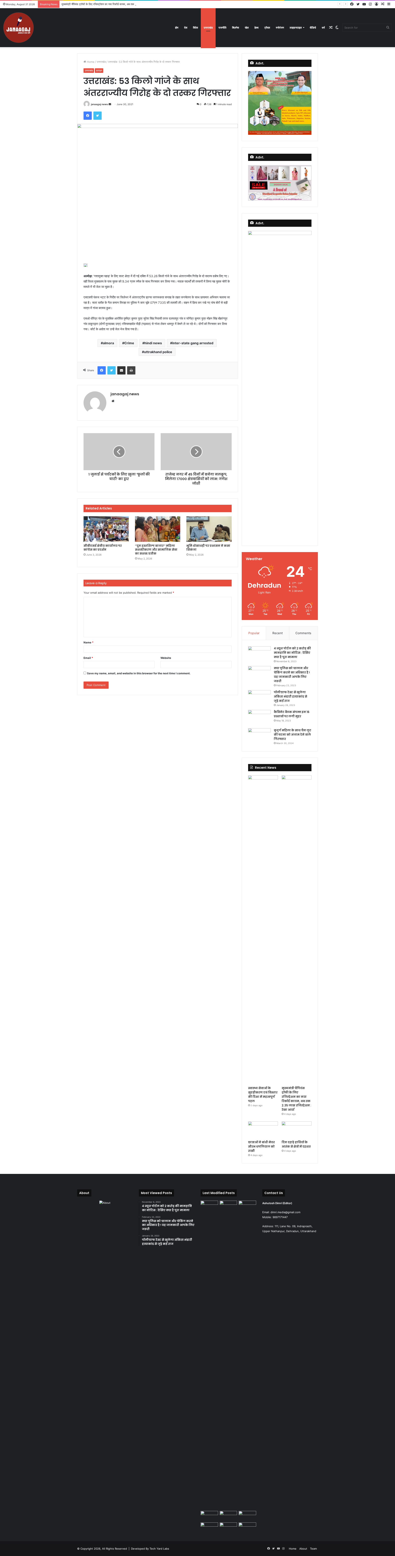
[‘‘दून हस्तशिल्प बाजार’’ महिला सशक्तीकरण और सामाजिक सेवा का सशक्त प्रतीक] (157, 529)
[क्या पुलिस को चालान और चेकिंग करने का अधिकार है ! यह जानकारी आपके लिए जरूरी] (259, 673)
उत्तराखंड (208, 27)
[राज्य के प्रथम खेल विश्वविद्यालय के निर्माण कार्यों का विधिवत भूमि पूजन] (209, 1206)
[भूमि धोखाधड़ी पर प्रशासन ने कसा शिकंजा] (209, 529)
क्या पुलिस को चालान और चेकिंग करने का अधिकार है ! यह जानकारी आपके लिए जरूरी (292, 674)
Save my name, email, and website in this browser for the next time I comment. (139, 673)
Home (90, 61)
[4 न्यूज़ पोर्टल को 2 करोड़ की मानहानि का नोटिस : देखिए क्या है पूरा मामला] (259, 654)
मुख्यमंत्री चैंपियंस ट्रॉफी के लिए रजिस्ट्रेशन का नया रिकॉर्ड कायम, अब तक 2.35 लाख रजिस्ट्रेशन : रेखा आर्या (115, 4)
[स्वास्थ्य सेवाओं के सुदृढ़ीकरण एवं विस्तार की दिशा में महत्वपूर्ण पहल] (263, 929)
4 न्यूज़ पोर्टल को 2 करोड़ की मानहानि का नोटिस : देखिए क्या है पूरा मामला (292, 652)
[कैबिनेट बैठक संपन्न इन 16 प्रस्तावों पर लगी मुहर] (259, 717)
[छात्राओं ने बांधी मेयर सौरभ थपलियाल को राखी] (263, 1129)
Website (165, 657)
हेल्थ (256, 27)
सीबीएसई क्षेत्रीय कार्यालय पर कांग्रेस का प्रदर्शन (103, 548)
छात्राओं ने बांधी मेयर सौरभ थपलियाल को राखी (261, 1146)
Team (313, 1548)
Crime (129, 343)
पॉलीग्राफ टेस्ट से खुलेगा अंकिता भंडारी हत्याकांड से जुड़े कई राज (290, 696)
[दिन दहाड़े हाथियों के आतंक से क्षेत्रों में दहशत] (296, 1129)
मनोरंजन (280, 27)
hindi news (153, 343)
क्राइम (99, 70)
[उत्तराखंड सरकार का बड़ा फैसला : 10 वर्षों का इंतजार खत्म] (247, 1527)
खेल (247, 27)
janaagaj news (99, 104)
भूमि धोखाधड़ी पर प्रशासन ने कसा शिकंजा (208, 548)
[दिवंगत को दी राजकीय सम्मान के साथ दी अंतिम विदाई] (247, 1516)
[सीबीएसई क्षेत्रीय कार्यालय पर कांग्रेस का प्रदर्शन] (106, 529)
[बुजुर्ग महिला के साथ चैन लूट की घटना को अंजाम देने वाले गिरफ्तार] (259, 736)
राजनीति (222, 27)
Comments (303, 633)
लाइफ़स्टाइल (296, 27)
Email (88, 657)
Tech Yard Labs (159, 1548)
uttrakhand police (158, 352)
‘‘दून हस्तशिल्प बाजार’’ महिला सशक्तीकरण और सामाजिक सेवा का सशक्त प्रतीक (156, 550)
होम (176, 27)
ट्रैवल (267, 27)
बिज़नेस (235, 27)
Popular (254, 633)
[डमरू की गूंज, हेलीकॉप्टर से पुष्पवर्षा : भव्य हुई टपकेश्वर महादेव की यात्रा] (228, 1527)
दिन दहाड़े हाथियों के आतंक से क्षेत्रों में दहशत (296, 1144)
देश (185, 27)
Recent (277, 633)
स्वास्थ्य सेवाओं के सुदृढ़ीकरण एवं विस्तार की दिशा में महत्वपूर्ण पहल (263, 1094)
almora (108, 343)
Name (88, 642)
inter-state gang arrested (192, 343)
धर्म (323, 27)
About (303, 1548)
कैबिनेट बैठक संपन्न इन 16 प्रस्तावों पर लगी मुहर (291, 714)
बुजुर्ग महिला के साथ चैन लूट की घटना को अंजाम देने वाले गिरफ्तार (292, 734)
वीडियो (313, 27)
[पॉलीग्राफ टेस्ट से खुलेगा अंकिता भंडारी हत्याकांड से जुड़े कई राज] (259, 698)
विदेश (195, 27)
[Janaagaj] (18, 27)
